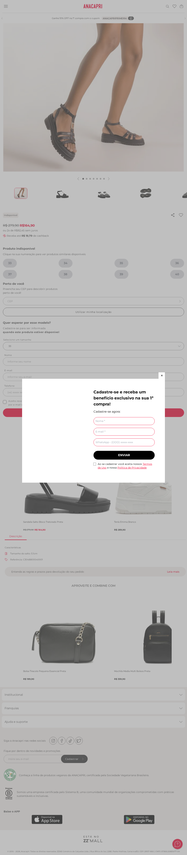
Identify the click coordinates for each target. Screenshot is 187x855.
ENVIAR (124, 455)
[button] (162, 375)
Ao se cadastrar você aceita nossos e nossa (125, 465)
